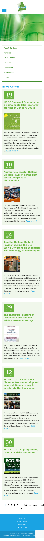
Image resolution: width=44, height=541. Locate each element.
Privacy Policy (22, 521)
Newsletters (9, 72)
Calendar (7, 63)
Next (35, 505)
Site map (22, 518)
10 (25, 505)
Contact (7, 77)
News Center (9, 58)
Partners (7, 53)
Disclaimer (22, 524)
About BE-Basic (10, 48)
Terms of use (22, 527)
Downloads (8, 68)
